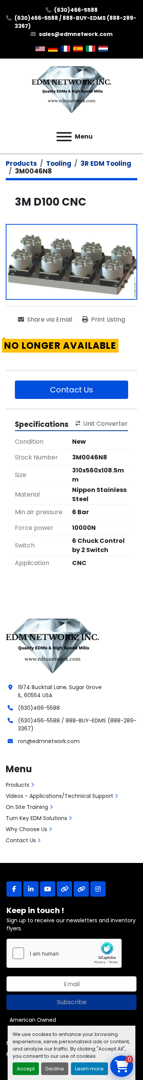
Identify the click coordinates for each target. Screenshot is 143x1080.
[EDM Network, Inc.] (52, 645)
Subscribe (72, 1002)
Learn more (89, 1068)
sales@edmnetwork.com (75, 34)
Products (17, 785)
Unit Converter (105, 423)
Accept (26, 1068)
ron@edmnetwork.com (49, 741)
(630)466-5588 (76, 10)
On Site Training (27, 807)
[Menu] (64, 136)
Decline (54, 1068)
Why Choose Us (26, 829)
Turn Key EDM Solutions (36, 818)
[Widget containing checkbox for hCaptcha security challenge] (64, 953)
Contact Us (71, 389)
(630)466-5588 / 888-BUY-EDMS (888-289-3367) (75, 22)
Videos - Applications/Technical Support (59, 796)
